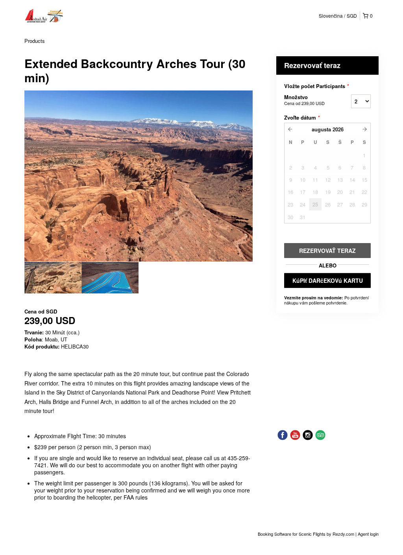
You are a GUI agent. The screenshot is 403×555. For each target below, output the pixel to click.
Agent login (368, 534)
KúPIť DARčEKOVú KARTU (327, 280)
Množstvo (304, 99)
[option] (52, 277)
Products (34, 40)
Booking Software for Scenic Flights (292, 534)
